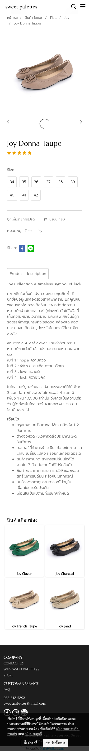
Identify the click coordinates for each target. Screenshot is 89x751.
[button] (72, 6)
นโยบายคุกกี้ (33, 734)
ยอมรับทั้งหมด (56, 743)
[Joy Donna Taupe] (44, 72)
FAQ (7, 689)
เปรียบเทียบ (56, 219)
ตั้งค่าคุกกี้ (30, 743)
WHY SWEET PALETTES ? (21, 669)
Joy (39, 230)
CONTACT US (13, 663)
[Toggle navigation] (83, 6)
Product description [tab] (28, 274)
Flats (29, 230)
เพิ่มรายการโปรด (22, 219)
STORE (8, 675)
